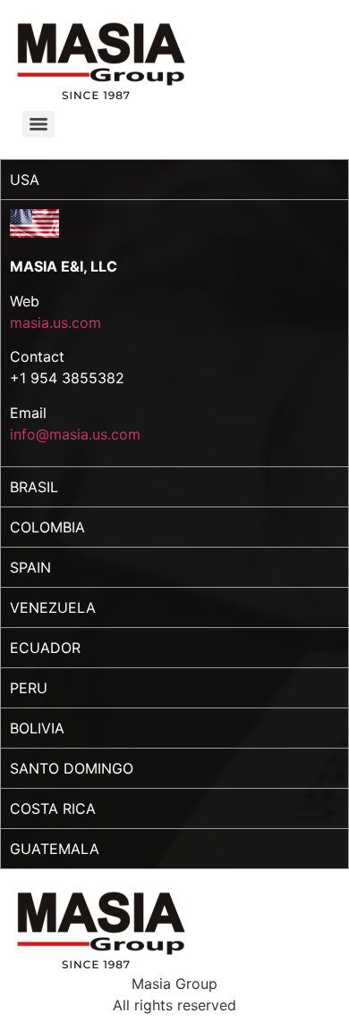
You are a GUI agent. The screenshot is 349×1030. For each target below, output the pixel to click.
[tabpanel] (174, 332)
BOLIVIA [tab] (37, 728)
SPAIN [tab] (30, 567)
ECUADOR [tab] (45, 648)
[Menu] (38, 124)
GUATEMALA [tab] (54, 849)
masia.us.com (55, 322)
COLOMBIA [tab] (47, 527)
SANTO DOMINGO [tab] (71, 768)
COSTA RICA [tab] (53, 808)
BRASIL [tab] (34, 487)
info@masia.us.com (75, 434)
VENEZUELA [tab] (53, 607)
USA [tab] (24, 179)
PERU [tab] (28, 688)
